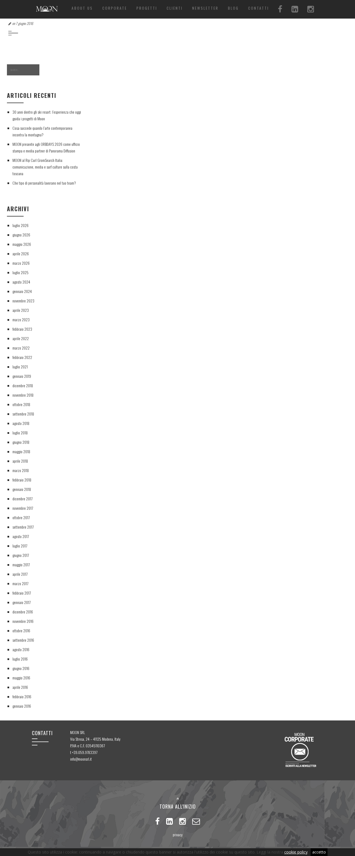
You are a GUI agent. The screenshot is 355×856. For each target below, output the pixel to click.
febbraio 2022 (22, 357)
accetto (319, 852)
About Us (82, 8)
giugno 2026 (21, 235)
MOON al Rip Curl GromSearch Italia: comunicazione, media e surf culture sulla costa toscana (45, 166)
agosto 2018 (20, 423)
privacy (177, 834)
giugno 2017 (20, 555)
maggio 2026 (21, 244)
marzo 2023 (21, 319)
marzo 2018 (20, 470)
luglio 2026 (20, 225)
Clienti (175, 8)
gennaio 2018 (21, 489)
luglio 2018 (20, 432)
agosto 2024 (21, 282)
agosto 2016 (20, 649)
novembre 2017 (22, 508)
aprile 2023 (20, 310)
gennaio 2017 (21, 602)
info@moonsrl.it (81, 759)
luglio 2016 (20, 659)
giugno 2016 (20, 668)
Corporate (114, 8)
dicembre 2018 (22, 385)
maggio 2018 (21, 451)
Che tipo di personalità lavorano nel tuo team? (44, 183)
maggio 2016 (21, 678)
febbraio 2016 (21, 696)
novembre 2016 (23, 621)
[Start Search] (47, 70)
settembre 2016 (23, 640)
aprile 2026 (20, 253)
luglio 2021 (20, 367)
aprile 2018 (20, 461)
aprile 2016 (20, 687)
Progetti (146, 8)
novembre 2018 (23, 395)
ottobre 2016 (21, 630)
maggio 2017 (21, 564)
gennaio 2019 (21, 376)
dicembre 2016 (22, 612)
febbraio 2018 (21, 480)
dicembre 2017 (22, 498)
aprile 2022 (20, 338)
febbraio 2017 (21, 593)
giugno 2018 (20, 442)
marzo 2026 (21, 263)
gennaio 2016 (21, 706)
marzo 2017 (20, 583)
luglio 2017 (19, 546)
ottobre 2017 (21, 517)
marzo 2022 (21, 348)
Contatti (258, 8)
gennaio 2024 (22, 291)
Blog (233, 8)
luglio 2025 (20, 272)
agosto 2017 (20, 536)
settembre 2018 (23, 414)
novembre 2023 (23, 301)
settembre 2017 (23, 527)
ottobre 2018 (21, 404)
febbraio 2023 (22, 329)
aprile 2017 (19, 574)
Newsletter (205, 8)
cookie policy (296, 852)
